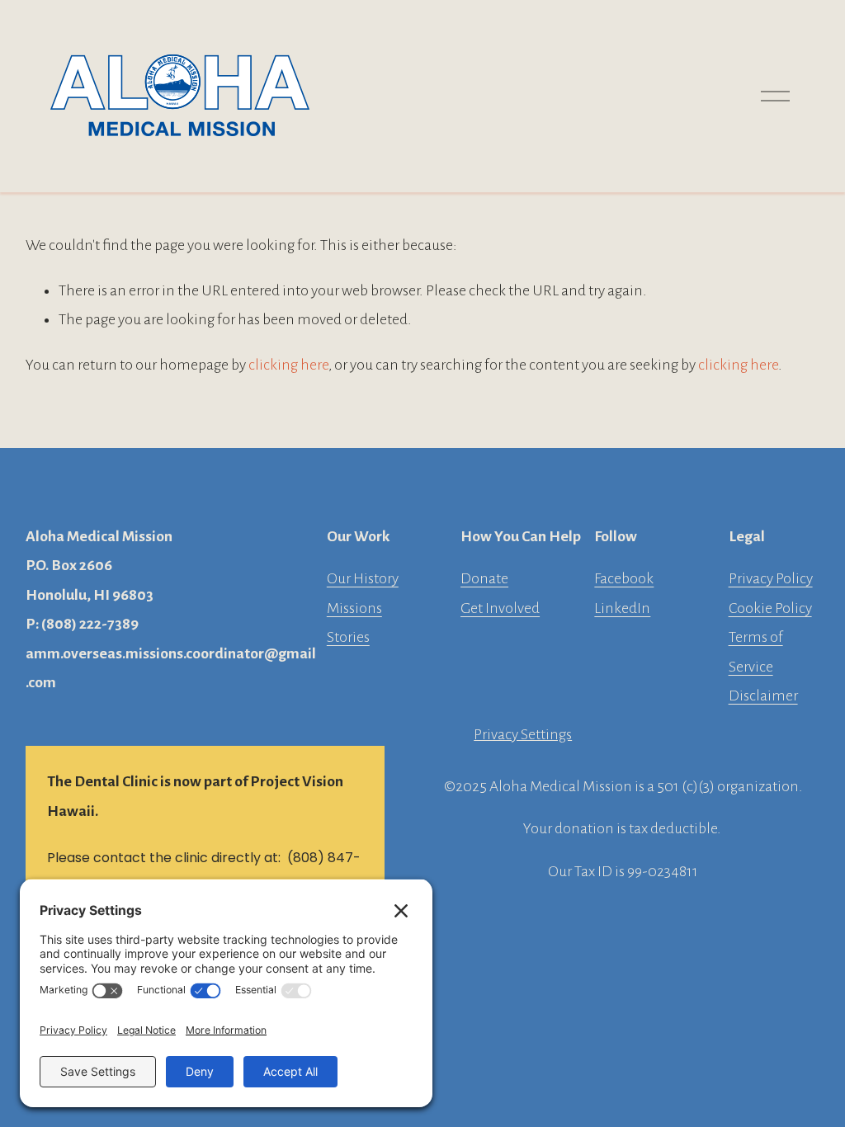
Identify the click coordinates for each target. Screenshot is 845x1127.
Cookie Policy (770, 608)
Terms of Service (756, 651)
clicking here (288, 364)
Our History (363, 578)
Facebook (624, 578)
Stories (348, 637)
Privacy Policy (771, 578)
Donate (484, 578)
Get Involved (500, 608)
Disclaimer (763, 695)
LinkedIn (622, 608)
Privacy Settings (523, 734)
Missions (354, 608)
